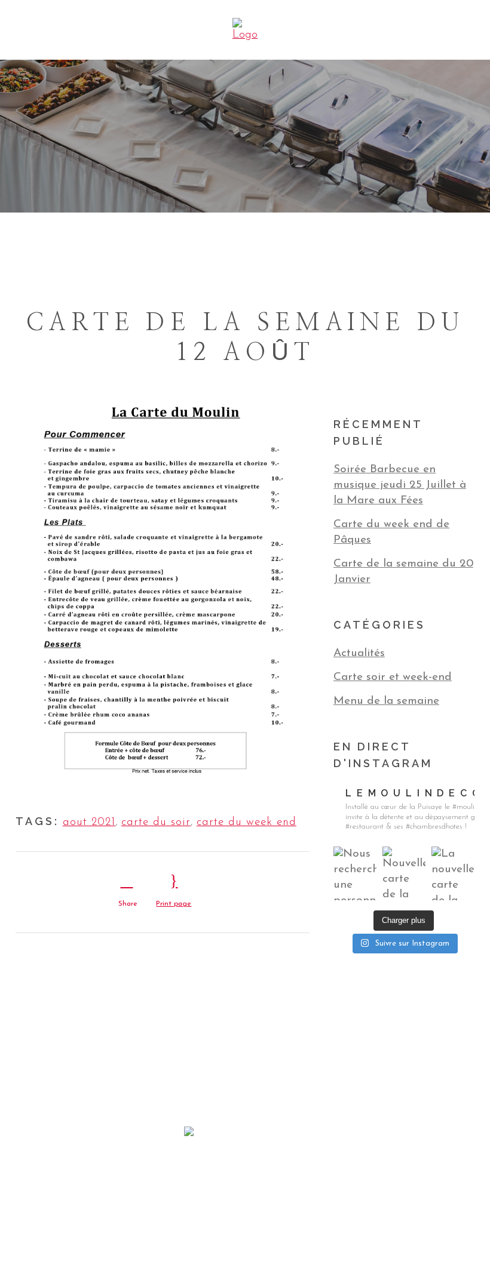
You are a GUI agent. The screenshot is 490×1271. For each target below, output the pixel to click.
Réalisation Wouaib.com (322, 1213)
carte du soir (156, 822)
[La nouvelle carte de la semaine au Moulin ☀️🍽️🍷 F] (452, 873)
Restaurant (180, 1164)
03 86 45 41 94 (245, 1196)
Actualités (359, 653)
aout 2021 (89, 822)
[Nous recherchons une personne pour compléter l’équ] (354, 873)
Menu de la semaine (386, 701)
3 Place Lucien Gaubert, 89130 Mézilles (245, 1180)
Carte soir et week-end (392, 677)
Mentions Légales (253, 1213)
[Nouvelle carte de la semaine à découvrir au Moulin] (403, 873)
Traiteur (230, 1164)
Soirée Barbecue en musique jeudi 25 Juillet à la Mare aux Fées (399, 485)
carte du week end (246, 822)
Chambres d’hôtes (294, 1164)
